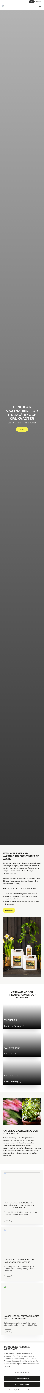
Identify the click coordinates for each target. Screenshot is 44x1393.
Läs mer (8, 1220)
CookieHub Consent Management (25, 1390)
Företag (38, 1)
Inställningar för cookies (22, 1372)
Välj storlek (9, 910)
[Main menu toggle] (40, 6)
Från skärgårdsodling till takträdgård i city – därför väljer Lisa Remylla (19, 1205)
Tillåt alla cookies (22, 1384)
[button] (22, 429)
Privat (31, 1)
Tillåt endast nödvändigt (22, 1378)
